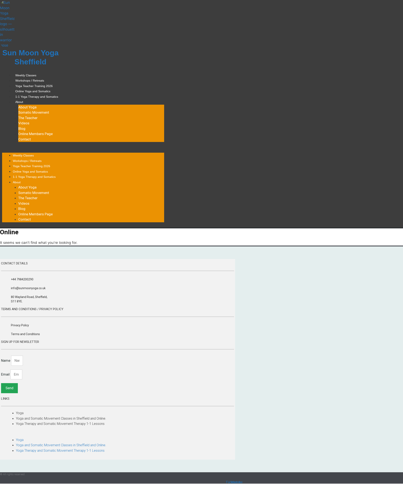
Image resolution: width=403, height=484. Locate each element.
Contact (24, 139)
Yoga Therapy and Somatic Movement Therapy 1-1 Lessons (60, 424)
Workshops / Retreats (29, 80)
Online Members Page (35, 134)
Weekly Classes (25, 75)
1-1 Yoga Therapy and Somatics (36, 96)
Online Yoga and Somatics (32, 91)
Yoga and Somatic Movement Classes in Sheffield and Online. (61, 418)
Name (6, 360)
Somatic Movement (33, 112)
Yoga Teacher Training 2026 (34, 86)
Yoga (20, 413)
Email (5, 374)
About (19, 102)
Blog (21, 128)
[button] (83, 150)
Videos (23, 123)
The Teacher (28, 118)
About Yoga (27, 107)
